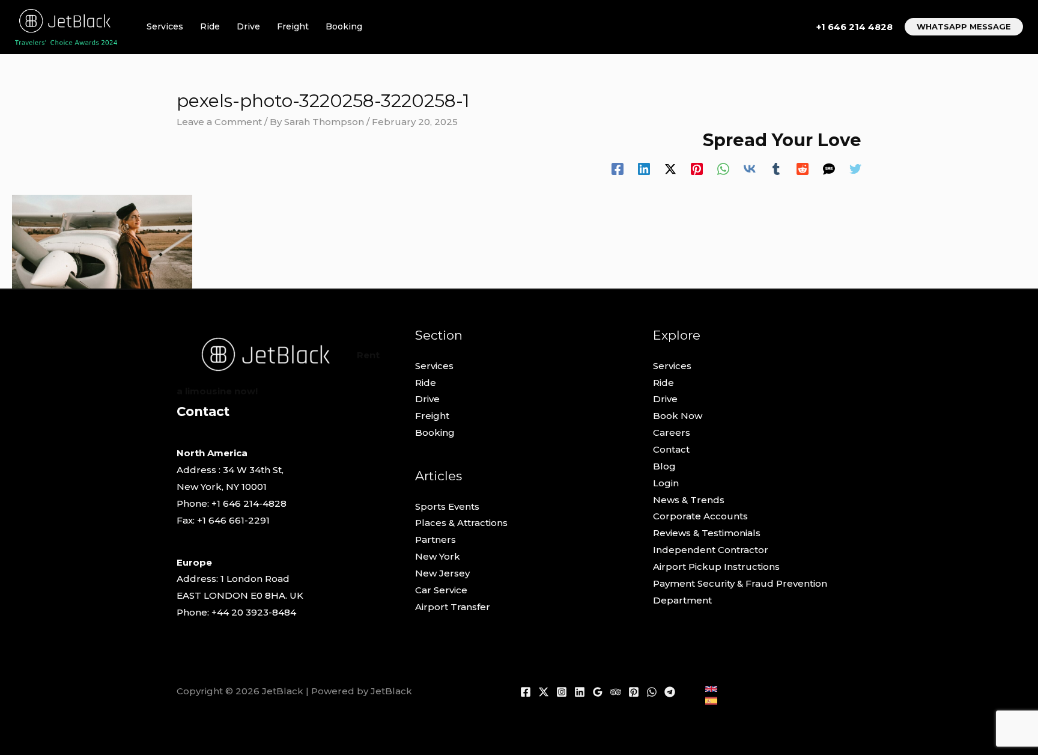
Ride (210, 26)
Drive (248, 26)
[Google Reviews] (597, 691)
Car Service (441, 590)
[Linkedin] (644, 168)
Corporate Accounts (700, 516)
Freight (293, 26)
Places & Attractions (461, 522)
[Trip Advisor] (615, 691)
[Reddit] (803, 168)
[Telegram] (669, 691)
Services (165, 26)
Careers (671, 432)
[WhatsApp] (723, 168)
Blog (664, 466)
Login (666, 483)
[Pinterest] (697, 168)
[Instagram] (561, 691)
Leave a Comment (219, 121)
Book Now (677, 415)
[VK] (750, 168)
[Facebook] (618, 168)
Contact (671, 449)
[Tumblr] (776, 168)
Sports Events (447, 506)
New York (437, 556)
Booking (344, 26)
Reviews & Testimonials (706, 533)
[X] (543, 691)
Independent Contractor (710, 549)
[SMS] (829, 168)
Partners (435, 539)
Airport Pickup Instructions (716, 566)
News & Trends (688, 500)
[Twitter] (855, 168)
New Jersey (442, 573)
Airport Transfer (452, 607)
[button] (964, 26)
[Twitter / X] (670, 168)
